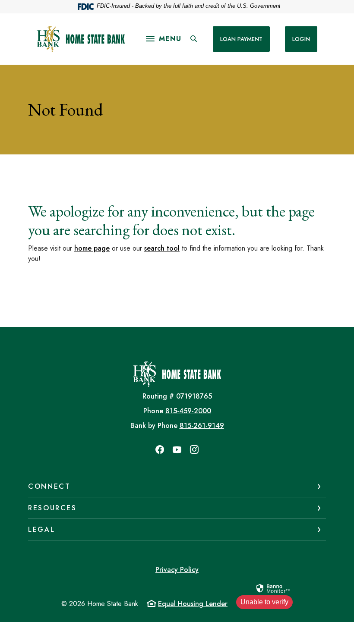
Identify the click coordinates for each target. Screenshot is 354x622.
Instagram (194, 449)
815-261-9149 (202, 425)
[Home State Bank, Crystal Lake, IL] (81, 39)
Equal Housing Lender (193, 604)
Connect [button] (49, 486)
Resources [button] (52, 508)
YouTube (177, 449)
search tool (162, 248)
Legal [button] (41, 529)
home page (92, 248)
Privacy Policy (177, 570)
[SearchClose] (194, 39)
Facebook (159, 449)
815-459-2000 (188, 411)
